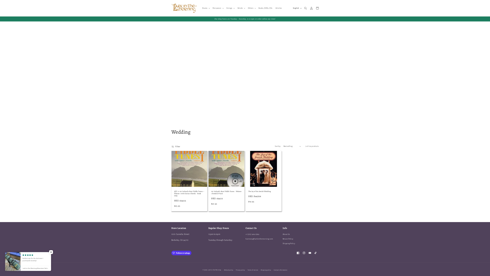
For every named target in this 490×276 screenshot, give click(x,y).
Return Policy (288, 239)
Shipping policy (266, 270)
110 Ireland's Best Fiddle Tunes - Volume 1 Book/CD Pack (226, 192)
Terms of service (253, 270)
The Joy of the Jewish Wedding (259, 191)
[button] (205, 8)
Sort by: (278, 146)
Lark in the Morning (214, 270)
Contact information (280, 270)
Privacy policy (240, 270)
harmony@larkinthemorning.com (259, 239)
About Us (286, 234)
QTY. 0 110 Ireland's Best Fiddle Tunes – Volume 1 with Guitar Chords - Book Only (189, 193)
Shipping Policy (289, 243)
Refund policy (228, 270)
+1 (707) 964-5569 (252, 234)
